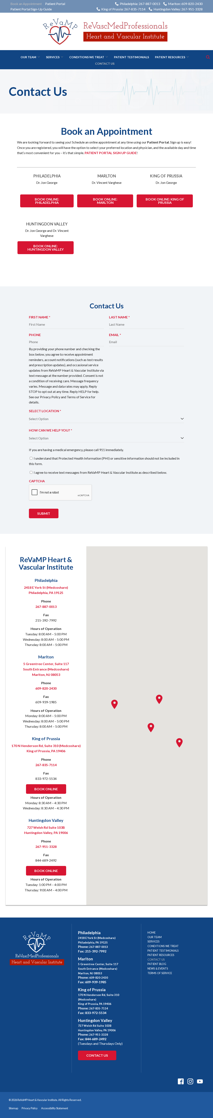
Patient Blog (156, 964)
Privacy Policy (30, 1108)
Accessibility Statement (54, 1108)
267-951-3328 (46, 846)
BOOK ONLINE (46, 789)
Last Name (121, 317)
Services (52, 57)
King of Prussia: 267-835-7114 (123, 9)
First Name (41, 317)
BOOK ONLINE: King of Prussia (165, 200)
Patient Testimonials (131, 57)
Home (151, 932)
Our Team (28, 57)
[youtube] (199, 1081)
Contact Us (104, 63)
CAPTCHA (37, 481)
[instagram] (190, 1081)
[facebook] (180, 1081)
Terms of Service (159, 973)
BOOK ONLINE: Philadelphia (47, 200)
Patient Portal (55, 4)
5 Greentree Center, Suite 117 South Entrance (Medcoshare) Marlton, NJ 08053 (46, 669)
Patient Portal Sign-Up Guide (31, 9)
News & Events (157, 968)
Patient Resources (170, 57)
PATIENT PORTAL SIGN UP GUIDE (111, 153)
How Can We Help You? (52, 430)
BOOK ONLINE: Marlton (105, 200)
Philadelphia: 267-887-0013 (140, 4)
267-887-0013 (46, 606)
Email (116, 335)
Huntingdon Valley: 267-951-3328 (178, 9)
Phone (35, 335)
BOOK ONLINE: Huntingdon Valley (45, 247)
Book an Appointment (26, 4)
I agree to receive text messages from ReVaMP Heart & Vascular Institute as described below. (100, 472)
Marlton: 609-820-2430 (185, 4)
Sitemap (13, 1108)
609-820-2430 (46, 688)
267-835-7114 (46, 765)
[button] (179, 742)
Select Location (46, 411)
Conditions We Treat (86, 57)
